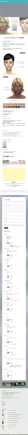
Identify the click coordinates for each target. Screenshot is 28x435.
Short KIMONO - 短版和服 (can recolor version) (14, 422)
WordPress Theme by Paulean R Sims (14, 434)
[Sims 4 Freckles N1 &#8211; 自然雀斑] (21, 162)
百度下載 (7, 149)
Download (4, 149)
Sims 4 (16, 36)
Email (5, 217)
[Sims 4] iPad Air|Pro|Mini (11, 410)
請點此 (9, 41)
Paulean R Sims (5, 1)
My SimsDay (3, 403)
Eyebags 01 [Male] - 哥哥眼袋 (11, 424)
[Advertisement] (14, 9)
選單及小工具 (26, 2)
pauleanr (14, 36)
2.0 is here (11, 40)
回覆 (7, 240)
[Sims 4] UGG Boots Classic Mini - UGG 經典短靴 (14, 418)
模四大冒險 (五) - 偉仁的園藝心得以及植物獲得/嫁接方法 (14, 414)
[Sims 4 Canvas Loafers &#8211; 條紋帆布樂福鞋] (6, 162)
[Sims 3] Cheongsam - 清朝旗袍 (12, 412)
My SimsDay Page (14, 186)
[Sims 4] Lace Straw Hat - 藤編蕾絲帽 (12, 416)
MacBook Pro (10, 428)
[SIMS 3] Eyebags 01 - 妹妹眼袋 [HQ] (12, 420)
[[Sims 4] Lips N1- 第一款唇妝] (13, 162)
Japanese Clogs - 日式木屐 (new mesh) (13, 426)
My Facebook (3, 404)
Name (5, 214)
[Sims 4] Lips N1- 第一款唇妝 (13, 164)
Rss (2, 405)
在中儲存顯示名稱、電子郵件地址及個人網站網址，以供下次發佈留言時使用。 (13, 225)
